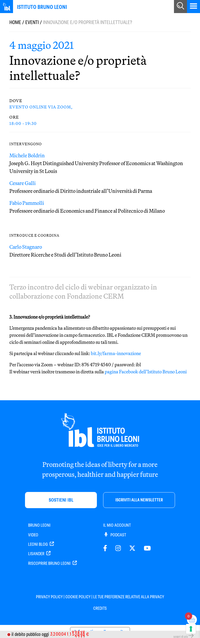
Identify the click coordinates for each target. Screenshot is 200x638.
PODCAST (118, 535)
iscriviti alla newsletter (139, 500)
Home (15, 22)
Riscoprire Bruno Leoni (49, 563)
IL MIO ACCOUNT (117, 525)
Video (33, 535)
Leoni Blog (38, 544)
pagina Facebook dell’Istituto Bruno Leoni (146, 372)
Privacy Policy (49, 597)
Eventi (32, 22)
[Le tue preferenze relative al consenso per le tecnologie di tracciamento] (191, 629)
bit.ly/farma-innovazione (116, 353)
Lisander (36, 554)
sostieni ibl (61, 499)
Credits (100, 608)
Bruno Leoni (39, 525)
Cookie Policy (78, 597)
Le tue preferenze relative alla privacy (128, 597)
